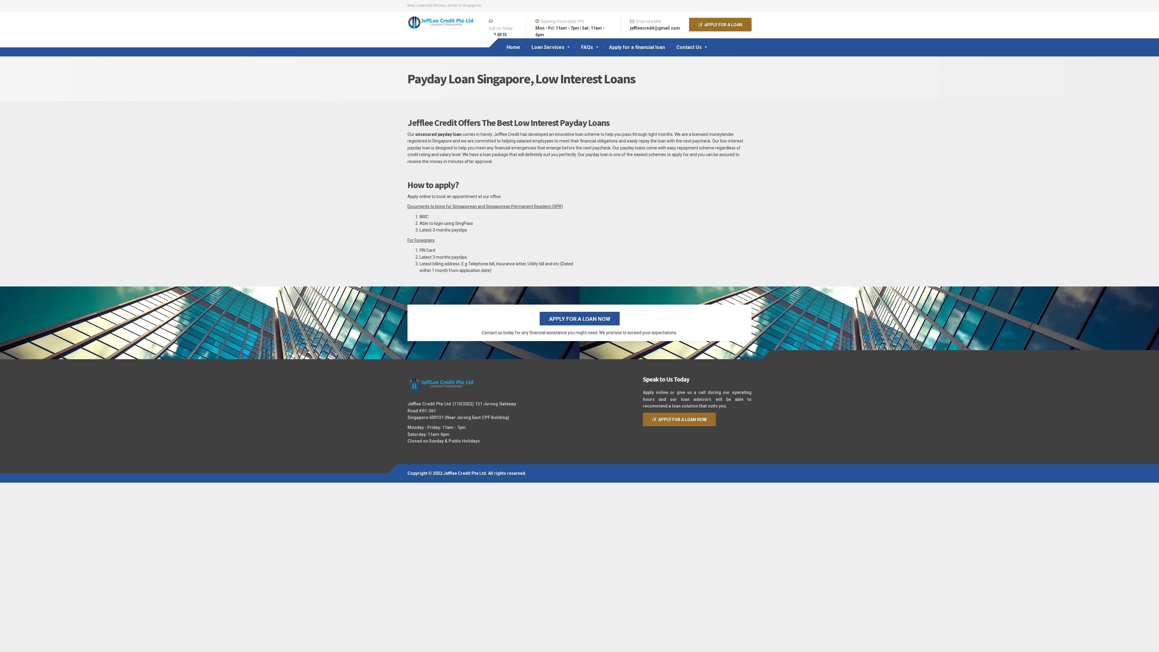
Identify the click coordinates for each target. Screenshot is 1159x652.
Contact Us (689, 47)
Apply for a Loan (722, 24)
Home (513, 47)
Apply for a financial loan (637, 47)
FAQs (587, 47)
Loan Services (548, 47)
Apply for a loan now (579, 319)
